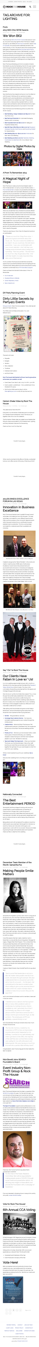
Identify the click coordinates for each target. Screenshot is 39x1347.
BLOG (24, 1)
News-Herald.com (10, 283)
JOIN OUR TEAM (28, 1325)
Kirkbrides (29, 133)
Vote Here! (10, 1262)
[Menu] (33, 6)
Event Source (20, 43)
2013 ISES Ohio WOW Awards (15, 30)
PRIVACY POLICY (19, 1328)
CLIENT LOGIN (9, 1328)
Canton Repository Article (11, 280)
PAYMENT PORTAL (11, 1325)
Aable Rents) (16, 140)
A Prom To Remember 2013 (15, 173)
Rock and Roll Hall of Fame (26, 49)
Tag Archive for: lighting (16, 17)
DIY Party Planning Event (14, 293)
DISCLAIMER (19, 1330)
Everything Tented (30, 129)
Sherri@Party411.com (10, 391)
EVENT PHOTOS (18, 1)
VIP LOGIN (29, 1)
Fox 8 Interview (9, 275)
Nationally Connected (12, 794)
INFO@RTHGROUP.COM (22, 1341)
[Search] (29, 6)
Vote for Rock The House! (14, 1204)
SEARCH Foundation (8, 1093)
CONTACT (20, 1325)
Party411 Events (7, 306)
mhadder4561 (22, 32)
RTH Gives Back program (26, 267)
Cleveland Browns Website (12, 278)
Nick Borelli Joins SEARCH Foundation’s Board (14, 1060)
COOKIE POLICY (29, 1328)
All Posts (13, 32)
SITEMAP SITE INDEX (29, 1330)
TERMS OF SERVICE (9, 1330)
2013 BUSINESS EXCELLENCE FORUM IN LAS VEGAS (16, 500)
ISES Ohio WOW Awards (18, 39)
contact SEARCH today (15, 1195)
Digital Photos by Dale (25, 148)
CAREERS (10, 1)
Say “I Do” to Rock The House (15, 670)
